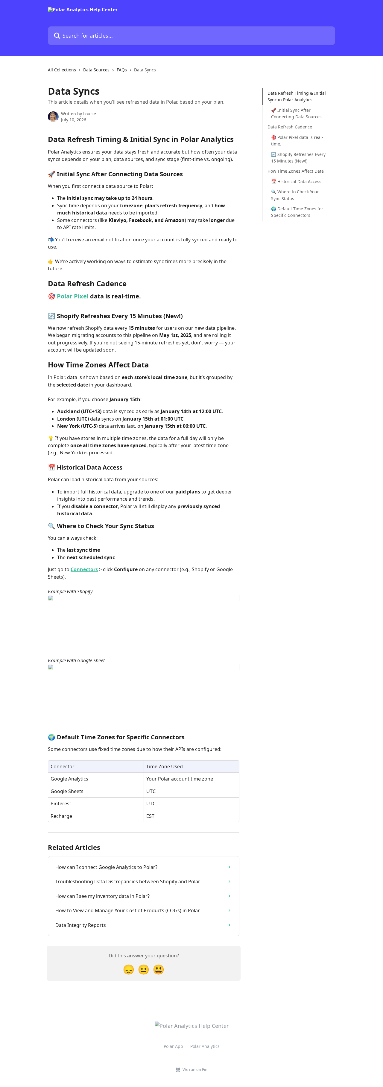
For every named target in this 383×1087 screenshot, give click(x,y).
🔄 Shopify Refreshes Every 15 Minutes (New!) (298, 157)
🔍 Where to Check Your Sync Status (295, 195)
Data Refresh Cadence (290, 127)
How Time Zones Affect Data (296, 171)
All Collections (62, 70)
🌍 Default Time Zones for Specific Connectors (297, 212)
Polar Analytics (205, 1046)
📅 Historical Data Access (296, 181)
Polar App (173, 1046)
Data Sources (96, 70)
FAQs (122, 70)
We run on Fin (195, 1069)
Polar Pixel (73, 296)
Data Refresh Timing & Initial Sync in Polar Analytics (297, 96)
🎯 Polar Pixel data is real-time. (297, 140)
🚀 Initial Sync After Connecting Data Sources (296, 113)
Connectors (84, 569)
